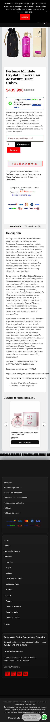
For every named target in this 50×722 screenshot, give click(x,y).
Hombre (9, 562)
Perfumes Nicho (32, 171)
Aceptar (25, 17)
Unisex (9, 573)
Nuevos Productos (12, 551)
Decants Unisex (13, 617)
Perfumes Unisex (19, 177)
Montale (20, 171)
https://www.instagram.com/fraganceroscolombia (27, 373)
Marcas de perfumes (13, 493)
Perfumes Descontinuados (15, 498)
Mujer (8, 567)
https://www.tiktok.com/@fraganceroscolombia (26, 378)
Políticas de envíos (12, 513)
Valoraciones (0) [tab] (33, 226)
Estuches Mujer (12, 584)
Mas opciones (25, 442)
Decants (7, 596)
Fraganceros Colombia (14, 503)
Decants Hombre (13, 606)
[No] (46, 11)
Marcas (9, 589)
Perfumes (8, 557)
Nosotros (8, 482)
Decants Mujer (12, 612)
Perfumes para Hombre (16, 174)
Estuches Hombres (14, 578)
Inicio (6, 540)
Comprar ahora (14, 151)
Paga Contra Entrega (24, 164)
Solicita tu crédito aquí (22, 195)
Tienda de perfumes (13, 487)
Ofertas (7, 546)
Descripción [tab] (15, 226)
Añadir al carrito (23, 144)
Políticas (7, 508)
